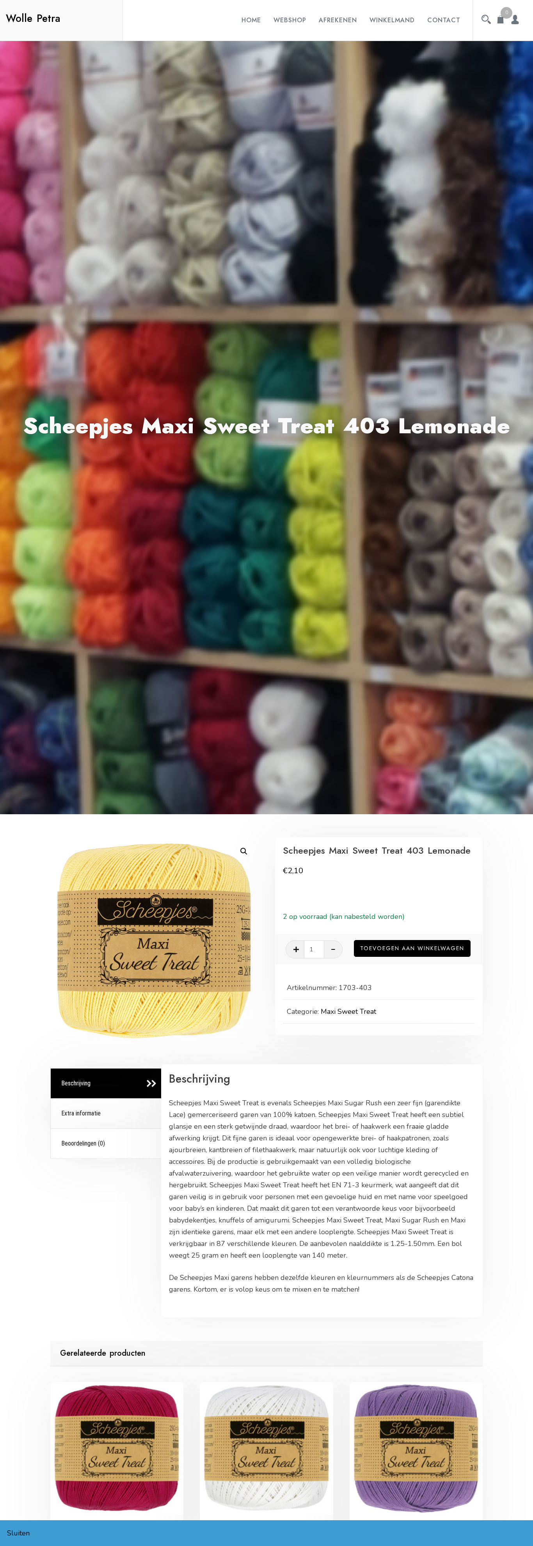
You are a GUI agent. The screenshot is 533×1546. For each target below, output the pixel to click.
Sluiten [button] (18, 1533)
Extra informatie (81, 1113)
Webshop (290, 20)
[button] (244, 851)
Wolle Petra (33, 18)
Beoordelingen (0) (83, 1143)
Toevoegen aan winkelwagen (412, 948)
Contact (443, 20)
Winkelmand (392, 20)
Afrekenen (338, 20)
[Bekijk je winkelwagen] (500, 20)
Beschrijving (76, 1083)
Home (251, 20)
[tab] (107, 1084)
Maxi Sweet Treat (348, 1011)
